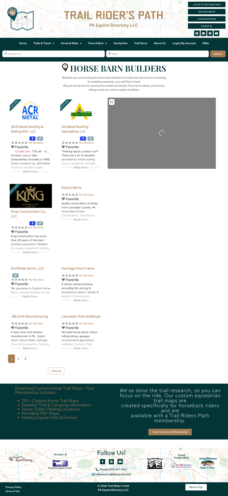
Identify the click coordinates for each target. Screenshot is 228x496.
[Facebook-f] (102, 461)
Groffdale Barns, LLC (27, 268)
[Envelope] (203, 33)
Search (219, 54)
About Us (160, 43)
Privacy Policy (13, 487)
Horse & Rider (69, 43)
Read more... (31, 171)
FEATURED (14, 104)
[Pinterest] (210, 33)
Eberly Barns (72, 188)
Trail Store (140, 43)
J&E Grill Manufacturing (29, 316)
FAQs (205, 43)
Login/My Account (184, 43)
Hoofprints (121, 43)
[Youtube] (216, 33)
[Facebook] (197, 33)
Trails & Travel (42, 43)
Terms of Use (13, 491)
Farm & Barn (96, 43)
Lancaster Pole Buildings (81, 316)
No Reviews (36, 142)
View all (56, 371)
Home (23, 43)
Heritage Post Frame (78, 268)
